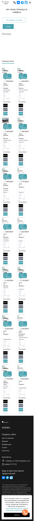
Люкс (5, 383)
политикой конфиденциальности (17, 510)
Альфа (6, 427)
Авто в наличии (8, 438)
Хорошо (16, 515)
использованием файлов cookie (16, 508)
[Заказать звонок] (14, 2)
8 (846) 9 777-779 (10, 464)
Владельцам (6, 444)
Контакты (5, 451)
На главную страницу (14, 20)
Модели (5, 441)
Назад (8, 26)
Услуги (4, 447)
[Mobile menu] (30, 2)
